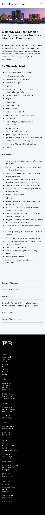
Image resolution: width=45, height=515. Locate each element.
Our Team (5, 369)
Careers (4, 354)
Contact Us (5, 362)
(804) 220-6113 (6, 394)
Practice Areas (6, 372)
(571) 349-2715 (6, 415)
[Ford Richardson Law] (13, 4)
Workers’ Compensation (12, 319)
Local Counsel (8, 312)
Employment (7, 296)
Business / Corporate (10, 283)
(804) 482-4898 (6, 396)
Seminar (4, 374)
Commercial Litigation (11, 289)
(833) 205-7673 (6, 398)
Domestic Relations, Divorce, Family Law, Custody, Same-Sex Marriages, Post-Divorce (21, 304)
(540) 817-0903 (6, 433)
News (3, 367)
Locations (5, 364)
